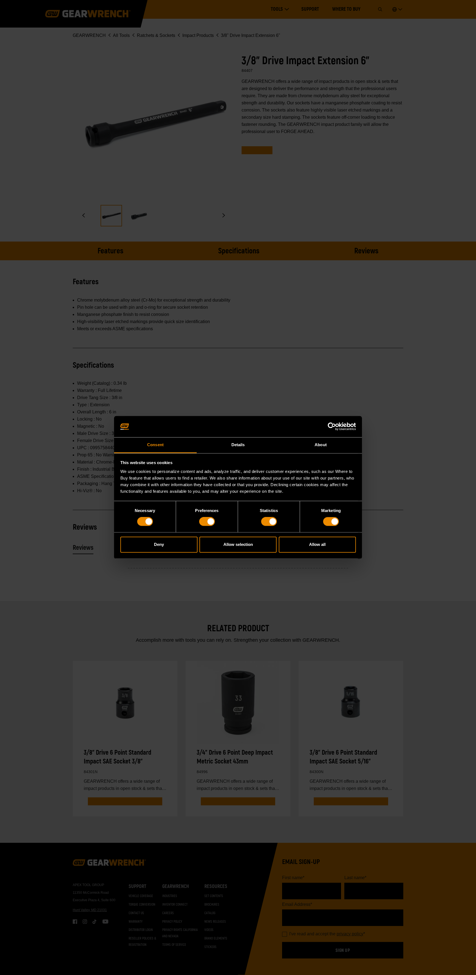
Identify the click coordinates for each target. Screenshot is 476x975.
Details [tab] (238, 444)
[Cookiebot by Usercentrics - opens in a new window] (332, 426)
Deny (159, 544)
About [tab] (321, 444)
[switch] (207, 521)
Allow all (317, 544)
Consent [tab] (155, 444)
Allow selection (238, 544)
